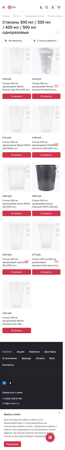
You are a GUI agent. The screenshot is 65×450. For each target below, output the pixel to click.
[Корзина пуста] (58, 7)
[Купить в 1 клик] (27, 59)
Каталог (7, 351)
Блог (52, 358)
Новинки (34, 351)
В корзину (16, 96)
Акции (20, 351)
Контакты (8, 364)
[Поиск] (46, 7)
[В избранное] (27, 49)
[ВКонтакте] (4, 383)
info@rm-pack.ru (10, 403)
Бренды (26, 358)
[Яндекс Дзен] (10, 383)
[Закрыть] (59, 412)
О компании (9, 358)
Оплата (40, 358)
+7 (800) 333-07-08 (12, 398)
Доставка (50, 351)
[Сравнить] (27, 54)
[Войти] (52, 7)
